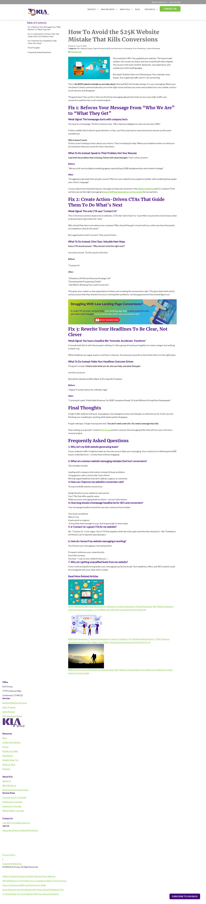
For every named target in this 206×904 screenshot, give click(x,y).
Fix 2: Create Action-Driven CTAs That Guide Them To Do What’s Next (43, 35)
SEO (160, 188)
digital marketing (146, 188)
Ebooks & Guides (10, 751)
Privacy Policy (8, 854)
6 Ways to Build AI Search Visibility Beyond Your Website (29, 876)
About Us (6, 781)
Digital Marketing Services (14, 703)
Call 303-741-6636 (11, 823)
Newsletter (7, 755)
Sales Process (8, 711)
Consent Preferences (12, 863)
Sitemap (6, 769)
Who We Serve (9, 785)
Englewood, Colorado (12, 801)
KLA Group (105, 430)
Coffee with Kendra (11, 742)
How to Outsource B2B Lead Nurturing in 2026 (24, 885)
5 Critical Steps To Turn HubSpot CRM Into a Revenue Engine (30, 894)
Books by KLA (8, 764)
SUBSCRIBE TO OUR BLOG (185, 896)
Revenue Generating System (15, 790)
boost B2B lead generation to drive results (123, 192)
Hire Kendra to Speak (12, 716)
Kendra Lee (76, 52)
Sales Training (8, 707)
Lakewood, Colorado (11, 806)
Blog (4, 738)
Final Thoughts (34, 47)
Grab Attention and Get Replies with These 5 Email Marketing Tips (33, 889)
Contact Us (25, 823)
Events (5, 746)
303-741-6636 (175, 2)
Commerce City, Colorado (14, 797)
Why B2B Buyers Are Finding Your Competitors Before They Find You (34, 880)
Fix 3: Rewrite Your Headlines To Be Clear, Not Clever (42, 42)
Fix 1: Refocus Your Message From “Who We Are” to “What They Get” (44, 28)
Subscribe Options (11, 830)
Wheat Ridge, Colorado (13, 810)
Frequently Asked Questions (40, 52)
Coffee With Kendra (29, 830)
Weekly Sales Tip (159, 2)
